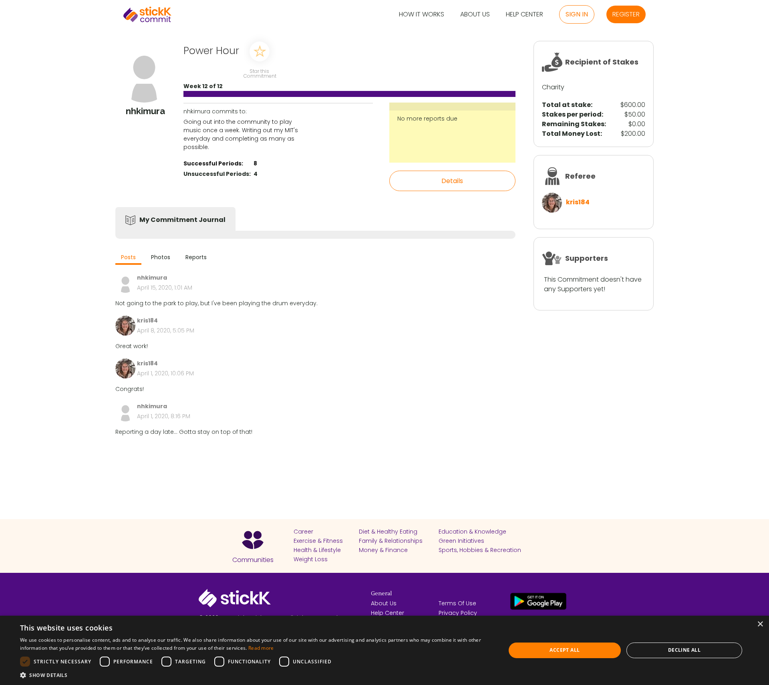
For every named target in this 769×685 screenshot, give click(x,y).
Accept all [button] (565, 650)
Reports (196, 257)
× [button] (760, 624)
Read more (261, 648)
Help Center (524, 14)
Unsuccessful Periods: (217, 174)
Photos (160, 257)
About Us (475, 14)
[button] (255, 675)
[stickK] (147, 14)
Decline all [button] (684, 650)
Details (452, 180)
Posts (128, 257)
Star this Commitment (260, 73)
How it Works (421, 14)
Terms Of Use (457, 603)
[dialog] (384, 650)
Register (626, 14)
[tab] (128, 258)
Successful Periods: (213, 163)
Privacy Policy (458, 613)
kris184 (578, 202)
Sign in (577, 14)
